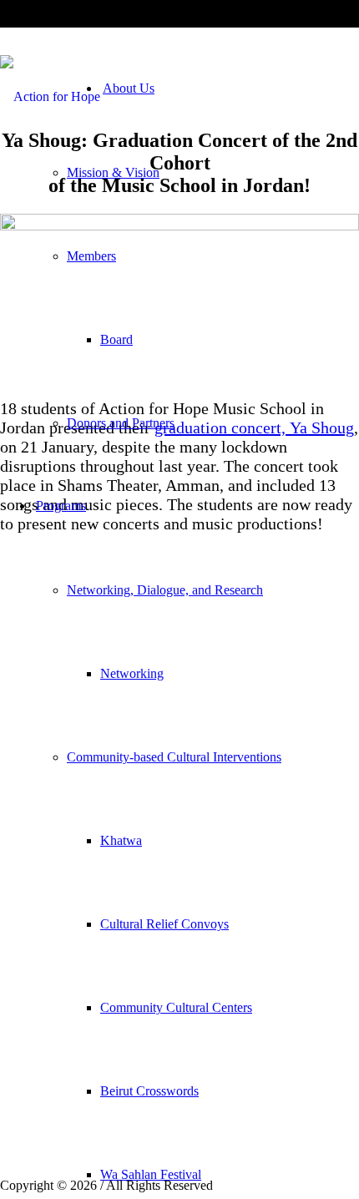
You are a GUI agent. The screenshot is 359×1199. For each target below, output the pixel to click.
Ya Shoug (322, 427)
